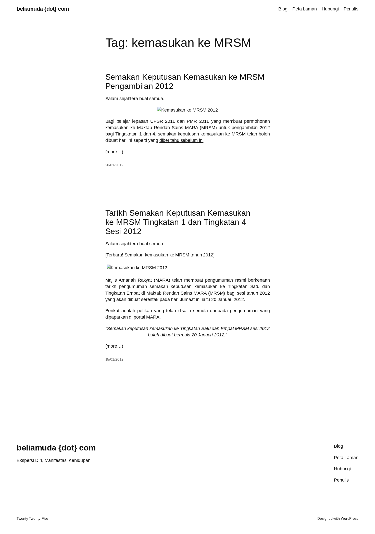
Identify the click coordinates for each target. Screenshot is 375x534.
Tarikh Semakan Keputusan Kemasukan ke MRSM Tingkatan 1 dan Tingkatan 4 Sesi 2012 (178, 222)
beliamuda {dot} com (43, 9)
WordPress (349, 518)
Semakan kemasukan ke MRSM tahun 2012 (168, 254)
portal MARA (146, 317)
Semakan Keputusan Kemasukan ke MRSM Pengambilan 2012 (185, 81)
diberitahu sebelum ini (181, 140)
